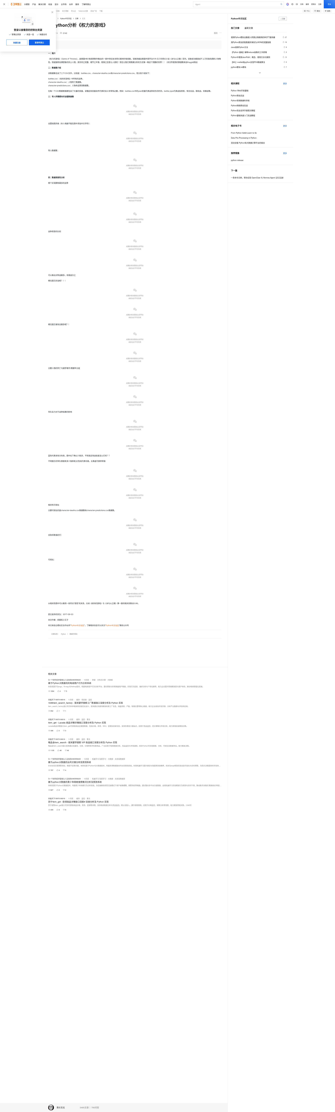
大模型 (27, 4)
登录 (329, 4)
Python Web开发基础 (239, 90)
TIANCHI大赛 (83, 11)
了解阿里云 (86, 4)
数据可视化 (73, 634)
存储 (93, 680)
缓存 (78, 699)
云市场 (63, 4)
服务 (77, 4)
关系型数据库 (120, 759)
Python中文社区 (66, 18)
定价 (56, 4)
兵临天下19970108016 (56, 699)
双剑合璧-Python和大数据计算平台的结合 (248, 142)
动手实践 (56, 11)
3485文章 (84, 1107)
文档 (301, 4)
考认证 (73, 11)
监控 (90, 699)
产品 (34, 4)
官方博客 (65, 11)
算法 (88, 719)
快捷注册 (17, 42)
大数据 (110, 680)
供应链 (84, 699)
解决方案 (42, 4)
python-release (237, 160)
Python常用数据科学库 (240, 100)
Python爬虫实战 (237, 95)
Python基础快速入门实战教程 (243, 115)
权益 (50, 4)
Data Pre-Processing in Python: (244, 137)
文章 (76, 18)
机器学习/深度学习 (99, 759)
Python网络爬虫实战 (239, 105)
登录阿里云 (39, 42)
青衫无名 (61, 1107)
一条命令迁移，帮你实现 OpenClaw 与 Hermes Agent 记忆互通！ (258, 177)
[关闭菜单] (4, 4)
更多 (285, 83)
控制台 (313, 4)
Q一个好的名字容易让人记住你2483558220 (64, 680)
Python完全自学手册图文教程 (243, 110)
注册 (319, 4)
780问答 (95, 1107)
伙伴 (71, 4)
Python (63, 634)
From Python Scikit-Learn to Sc (244, 132)
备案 (307, 4)
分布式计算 (101, 680)
